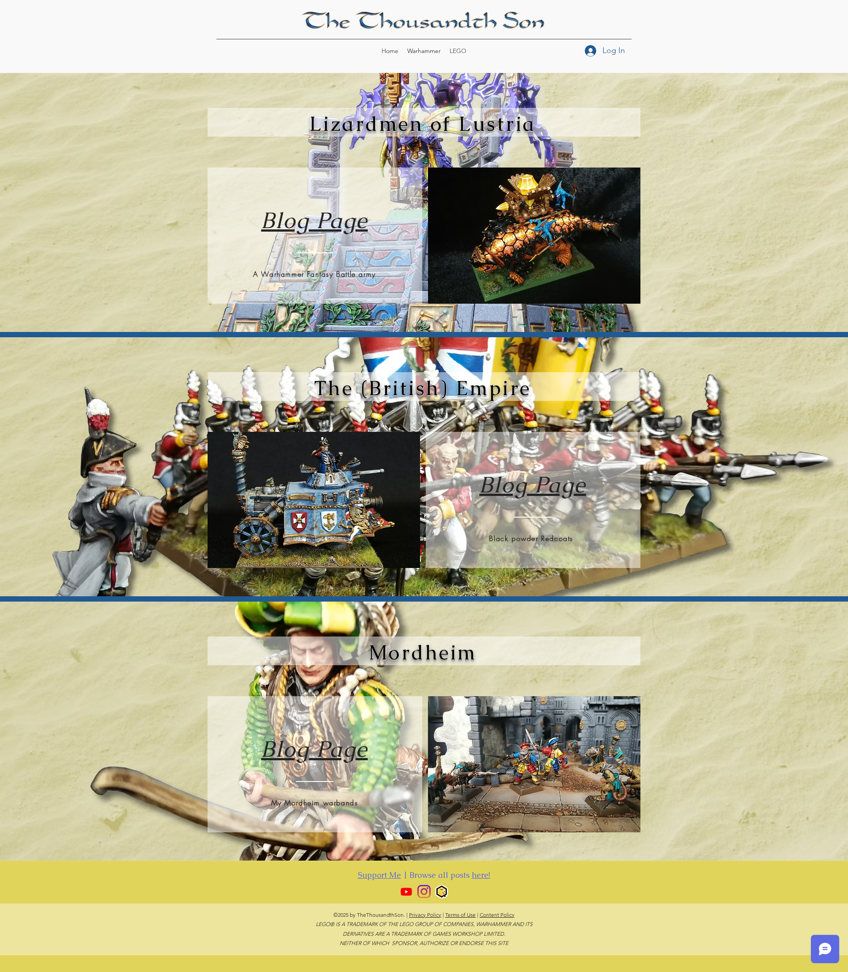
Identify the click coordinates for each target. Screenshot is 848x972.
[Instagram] (424, 891)
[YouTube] (406, 891)
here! (481, 875)
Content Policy (497, 914)
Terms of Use (460, 914)
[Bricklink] (441, 891)
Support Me (379, 875)
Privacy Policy (425, 914)
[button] (534, 236)
